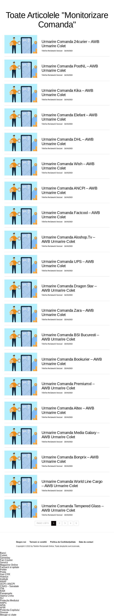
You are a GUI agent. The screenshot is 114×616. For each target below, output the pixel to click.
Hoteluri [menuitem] (4, 576)
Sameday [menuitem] (5, 557)
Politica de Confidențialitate (63, 542)
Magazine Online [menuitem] (9, 565)
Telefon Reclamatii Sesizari (52, 51)
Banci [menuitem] (3, 553)
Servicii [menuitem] (4, 562)
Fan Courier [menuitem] (6, 560)
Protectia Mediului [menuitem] (9, 600)
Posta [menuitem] (3, 572)
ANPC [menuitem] (3, 603)
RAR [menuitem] (2, 591)
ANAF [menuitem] (3, 581)
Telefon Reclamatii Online (43, 546)
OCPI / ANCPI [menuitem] (7, 584)
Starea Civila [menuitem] (7, 595)
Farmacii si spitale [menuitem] (9, 567)
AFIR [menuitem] (2, 607)
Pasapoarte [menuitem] (6, 593)
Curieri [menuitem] (3, 555)
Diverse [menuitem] (4, 612)
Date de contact (86, 542)
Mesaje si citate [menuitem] (8, 614)
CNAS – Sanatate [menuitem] (9, 586)
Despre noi (21, 542)
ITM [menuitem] (2, 588)
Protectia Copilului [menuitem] (9, 610)
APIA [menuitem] (2, 605)
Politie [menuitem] (3, 569)
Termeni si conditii (38, 542)
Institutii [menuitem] (4, 579)
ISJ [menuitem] (1, 598)
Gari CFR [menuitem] (5, 574)
